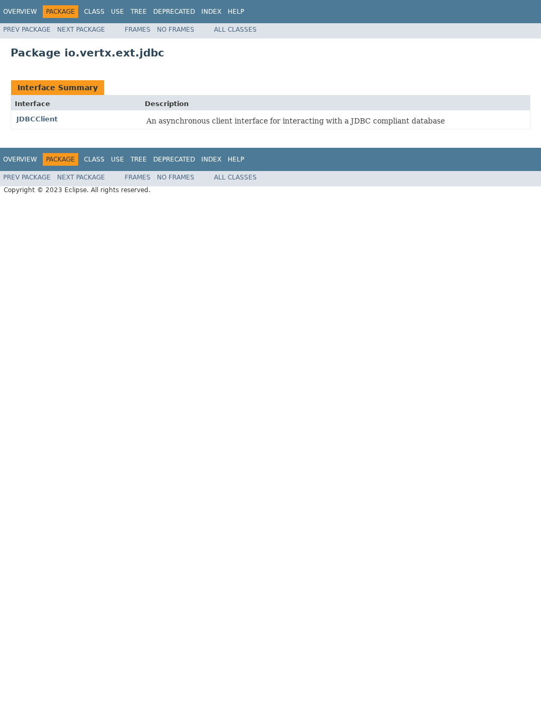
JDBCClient (37, 119)
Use (117, 11)
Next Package (81, 29)
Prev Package (27, 29)
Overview (20, 11)
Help (236, 11)
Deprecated (174, 11)
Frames (138, 29)
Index (211, 11)
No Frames (175, 29)
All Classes (235, 29)
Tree (138, 11)
